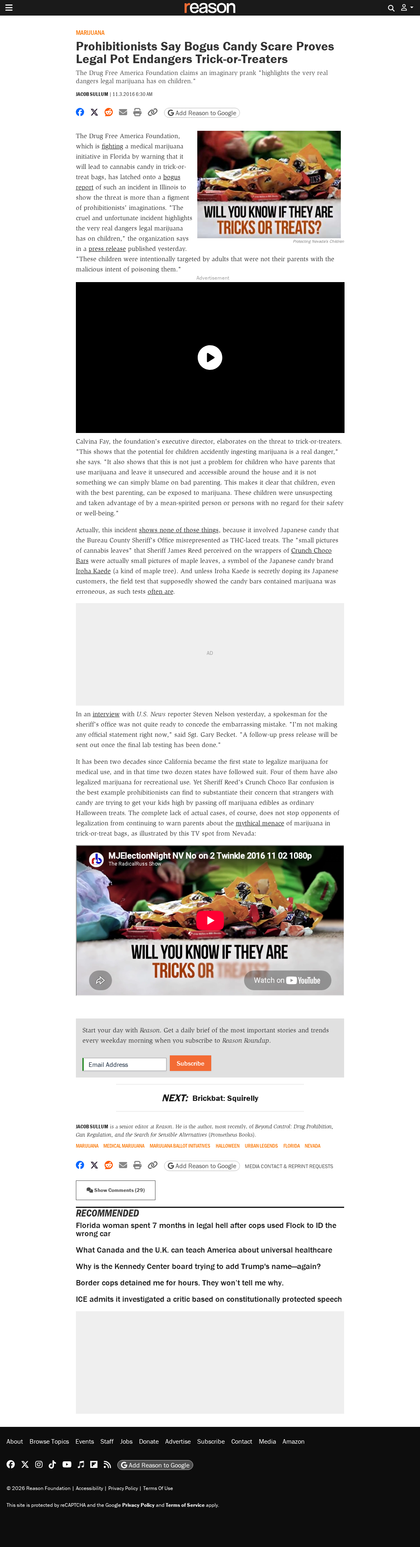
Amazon (294, 1441)
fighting (112, 146)
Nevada (312, 1145)
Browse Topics (49, 1441)
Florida (291, 1145)
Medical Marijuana (123, 1145)
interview (106, 714)
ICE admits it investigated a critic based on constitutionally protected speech (209, 1299)
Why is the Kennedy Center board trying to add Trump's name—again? (198, 1266)
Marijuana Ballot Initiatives (180, 1145)
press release (107, 249)
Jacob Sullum (92, 94)
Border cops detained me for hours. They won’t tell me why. (180, 1282)
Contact (241, 1441)
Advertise (178, 1441)
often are (160, 591)
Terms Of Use (158, 1488)
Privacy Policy (123, 1488)
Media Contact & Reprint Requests (289, 1166)
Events (84, 1441)
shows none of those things (179, 530)
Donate (149, 1441)
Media (267, 1441)
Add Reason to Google (205, 113)
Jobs (126, 1441)
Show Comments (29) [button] (119, 1190)
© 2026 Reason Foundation (39, 1488)
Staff (107, 1441)
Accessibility (89, 1488)
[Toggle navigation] (9, 8)
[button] (407, 7)
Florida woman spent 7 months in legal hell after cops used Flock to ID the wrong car (206, 1229)
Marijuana (90, 32)
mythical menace (260, 823)
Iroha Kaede (93, 571)
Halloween (228, 1145)
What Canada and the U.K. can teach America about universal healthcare (204, 1249)
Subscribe (190, 1063)
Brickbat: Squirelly (210, 1098)
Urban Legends (261, 1145)
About (15, 1441)
